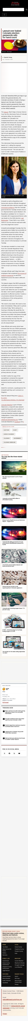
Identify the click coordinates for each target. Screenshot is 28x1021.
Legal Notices (6, 970)
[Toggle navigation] (4, 14)
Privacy (16, 984)
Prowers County (19, 951)
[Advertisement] (14, 78)
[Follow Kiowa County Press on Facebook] (9, 753)
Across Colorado (9, 434)
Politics (4, 953)
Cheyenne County (19, 949)
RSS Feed (17, 978)
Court (15, 430)
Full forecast (5, 702)
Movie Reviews (6, 978)
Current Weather (19, 961)
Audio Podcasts (7, 980)
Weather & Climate (19, 963)
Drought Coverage (19, 965)
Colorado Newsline (9, 442)
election (6, 430)
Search (16, 976)
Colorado (7, 438)
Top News (5, 947)
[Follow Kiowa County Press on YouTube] (19, 753)
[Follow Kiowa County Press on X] (4, 753)
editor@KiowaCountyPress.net (12, 999)
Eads (16, 953)
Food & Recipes (7, 976)
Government (17, 438)
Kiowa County (18, 947)
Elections (5, 955)
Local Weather (18, 967)
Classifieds (5, 982)
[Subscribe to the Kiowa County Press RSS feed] (14, 753)
